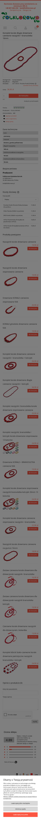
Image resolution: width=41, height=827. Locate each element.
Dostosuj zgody (20, 809)
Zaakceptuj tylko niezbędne (20, 803)
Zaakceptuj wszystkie (20, 814)
